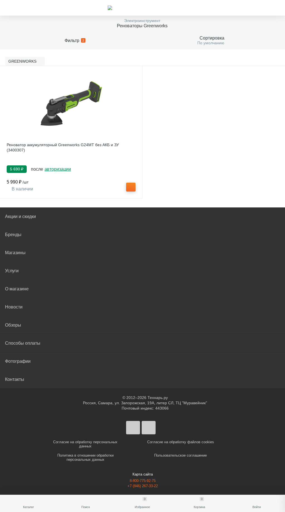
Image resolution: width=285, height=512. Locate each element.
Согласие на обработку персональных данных (85, 444)
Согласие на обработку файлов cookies (180, 442)
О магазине (17, 288)
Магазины (15, 252)
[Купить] (131, 187)
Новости (14, 307)
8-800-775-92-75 (143, 481)
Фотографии (18, 361)
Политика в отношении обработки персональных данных (85, 457)
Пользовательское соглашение (180, 455)
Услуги (12, 270)
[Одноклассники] (149, 427)
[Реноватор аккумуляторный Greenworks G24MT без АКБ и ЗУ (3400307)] (71, 103)
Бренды (13, 234)
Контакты (14, 379)
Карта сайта (142, 474)
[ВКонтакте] (133, 427)
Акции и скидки (20, 216)
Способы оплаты (22, 343)
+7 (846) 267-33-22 (142, 486)
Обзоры (13, 325)
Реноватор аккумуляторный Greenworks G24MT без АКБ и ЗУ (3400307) (63, 147)
